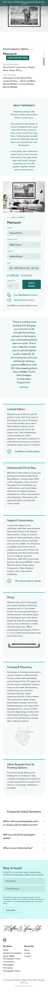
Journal (27, 953)
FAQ (12, 305)
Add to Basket (31, 284)
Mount (10, 251)
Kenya (12, 70)
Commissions (8, 961)
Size (8, 263)
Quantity (11, 281)
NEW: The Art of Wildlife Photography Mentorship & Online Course (24, 3)
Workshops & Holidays (12, 953)
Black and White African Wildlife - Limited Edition (19, 82)
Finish (9, 228)
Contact (27, 956)
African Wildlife (10, 87)
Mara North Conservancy (15, 67)
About (26, 950)
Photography (8, 964)
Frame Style (12, 240)
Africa (19, 70)
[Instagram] (22, 940)
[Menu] (43, 11)
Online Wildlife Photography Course (11, 957)
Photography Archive (11, 971)
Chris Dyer (29, 986)
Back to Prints (18, 217)
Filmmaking (7, 968)
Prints (44, 61)
